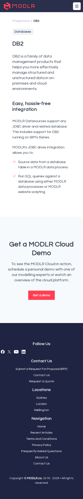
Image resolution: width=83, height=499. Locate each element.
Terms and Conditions (41, 438)
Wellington (41, 410)
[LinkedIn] (23, 351)
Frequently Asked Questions (41, 451)
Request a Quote (41, 381)
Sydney (41, 397)
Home (41, 426)
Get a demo (41, 295)
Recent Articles (41, 432)
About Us (41, 457)
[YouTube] (16, 352)
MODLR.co (34, 478)
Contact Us (41, 375)
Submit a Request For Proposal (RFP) (41, 368)
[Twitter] (9, 351)
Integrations (21, 20)
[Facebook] (2, 351)
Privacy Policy (41, 445)
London (41, 403)
